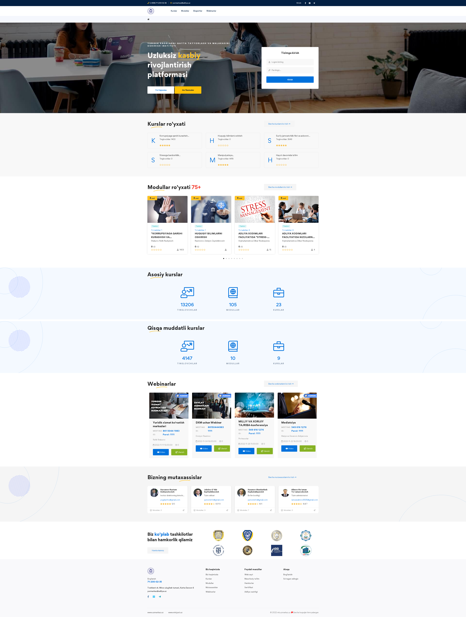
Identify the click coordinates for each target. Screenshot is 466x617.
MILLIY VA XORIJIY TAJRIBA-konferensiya (253, 423)
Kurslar (209, 579)
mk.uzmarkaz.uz (284, 612)
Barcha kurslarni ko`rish (278, 124)
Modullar (210, 583)
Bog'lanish (287, 574)
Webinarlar (211, 592)
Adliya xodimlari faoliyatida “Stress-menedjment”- (252, 237)
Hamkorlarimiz (158, 550)
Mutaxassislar (212, 587)
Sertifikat (249, 587)
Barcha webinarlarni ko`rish (280, 384)
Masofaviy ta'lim (252, 579)
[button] (223, 258)
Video (162, 452)
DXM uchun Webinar (209, 422)
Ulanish (180, 452)
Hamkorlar (249, 583)
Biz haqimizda (212, 574)
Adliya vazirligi (251, 592)
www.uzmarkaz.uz (155, 612)
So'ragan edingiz (290, 579)
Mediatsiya (288, 422)
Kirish (299, 3)
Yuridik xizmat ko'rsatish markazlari (168, 424)
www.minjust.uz (175, 612)
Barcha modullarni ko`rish (279, 187)
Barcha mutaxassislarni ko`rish (281, 477)
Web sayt (249, 574)
